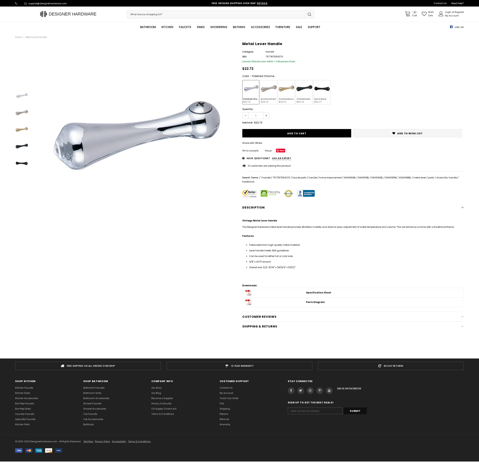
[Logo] (68, 14)
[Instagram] (310, 390)
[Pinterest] (319, 390)
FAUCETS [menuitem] (185, 27)
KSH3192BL (377, 177)
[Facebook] (291, 390)
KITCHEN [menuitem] (167, 27)
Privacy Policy (102, 441)
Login (448, 12)
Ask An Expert (281, 158)
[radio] (250, 92)
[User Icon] (441, 13)
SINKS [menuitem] (201, 27)
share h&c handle (446, 177)
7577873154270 (281, 177)
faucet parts (299, 177)
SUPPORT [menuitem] (314, 27)
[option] (134, 138)
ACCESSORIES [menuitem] (260, 27)
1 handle (266, 177)
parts (431, 177)
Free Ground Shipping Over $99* (240, 3)
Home (18, 37)
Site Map (88, 441)
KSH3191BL (363, 177)
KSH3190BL (350, 177)
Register (459, 12)
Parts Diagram (315, 302)
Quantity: (247, 109)
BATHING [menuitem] (239, 27)
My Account (452, 15)
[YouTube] (329, 390)
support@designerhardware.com (47, 3)
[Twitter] (300, 390)
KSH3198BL (405, 177)
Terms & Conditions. (139, 441)
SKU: (244, 56)
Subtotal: (247, 122)
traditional (248, 181)
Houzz (268, 150)
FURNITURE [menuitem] (283, 27)
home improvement (330, 177)
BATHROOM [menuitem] (148, 27)
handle (313, 177)
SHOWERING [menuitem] (218, 27)
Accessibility (119, 441)
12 (249, 165)
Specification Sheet (318, 292)
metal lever (419, 177)
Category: (248, 51)
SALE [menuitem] (299, 27)
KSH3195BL (391, 177)
